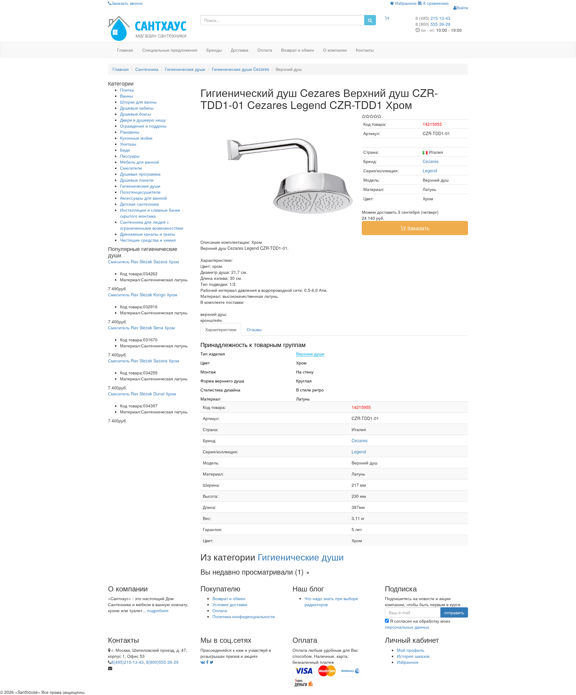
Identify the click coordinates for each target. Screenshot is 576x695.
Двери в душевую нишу (143, 120)
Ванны (126, 96)
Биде (125, 150)
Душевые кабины (137, 108)
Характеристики (220, 329)
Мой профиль (410, 650)
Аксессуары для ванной (143, 198)
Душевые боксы (135, 114)
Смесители (131, 168)
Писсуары (130, 156)
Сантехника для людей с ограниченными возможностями (151, 225)
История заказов (413, 656)
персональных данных (407, 627)
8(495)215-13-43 (127, 662)
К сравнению (435, 3)
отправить (454, 612)
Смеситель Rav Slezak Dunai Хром (142, 394)
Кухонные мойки (136, 138)
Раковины (129, 132)
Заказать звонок (126, 3)
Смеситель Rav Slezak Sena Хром (141, 328)
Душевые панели (137, 180)
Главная (125, 50)
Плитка (127, 90)
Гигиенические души (140, 186)
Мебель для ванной (139, 162)
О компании (335, 50)
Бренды (214, 50)
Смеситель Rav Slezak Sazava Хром (143, 261)
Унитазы (128, 144)
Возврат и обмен (297, 50)
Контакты (365, 50)
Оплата (264, 50)
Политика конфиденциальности (243, 616)
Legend (430, 171)
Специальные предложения (169, 50)
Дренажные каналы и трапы (147, 234)
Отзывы (254, 329)
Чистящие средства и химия (148, 240)
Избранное (405, 3)
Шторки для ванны (138, 102)
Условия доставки (229, 604)
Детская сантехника (139, 204)
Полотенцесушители (140, 192)
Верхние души (310, 354)
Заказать (417, 228)
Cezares (431, 161)
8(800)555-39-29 (162, 662)
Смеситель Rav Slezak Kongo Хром (142, 295)
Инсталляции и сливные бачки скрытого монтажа (150, 213)
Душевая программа (140, 174)
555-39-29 (433, 24)
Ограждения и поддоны (143, 126)
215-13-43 (433, 18)
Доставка (239, 50)
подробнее (158, 610)
